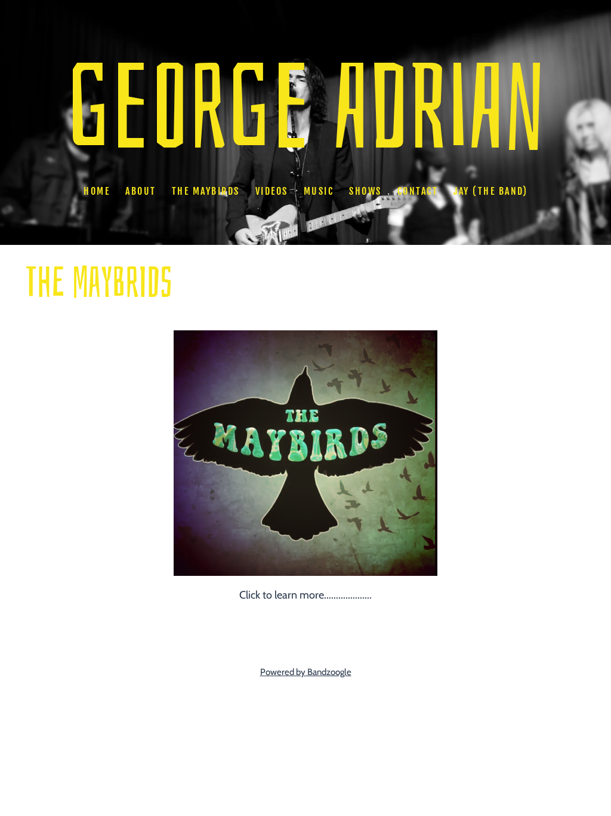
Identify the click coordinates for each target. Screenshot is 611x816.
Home (97, 191)
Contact (418, 191)
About (140, 191)
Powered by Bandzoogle (305, 672)
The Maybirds (206, 191)
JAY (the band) (490, 191)
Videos (271, 191)
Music (319, 191)
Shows (365, 191)
